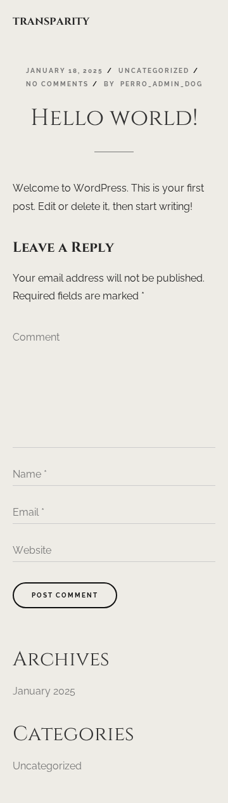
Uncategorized (47, 766)
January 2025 (44, 691)
